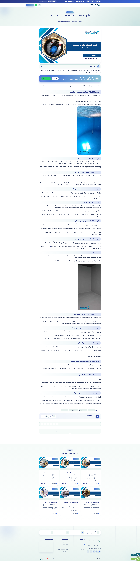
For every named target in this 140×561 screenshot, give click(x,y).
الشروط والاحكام (65, 546)
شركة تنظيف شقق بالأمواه (92, 472)
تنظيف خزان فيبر (82, 410)
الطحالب (49, 246)
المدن (83, 546)
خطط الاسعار (65, 551)
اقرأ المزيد (85, 483)
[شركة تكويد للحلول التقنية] (41, 559)
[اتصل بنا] (39, 5)
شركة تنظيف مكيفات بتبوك (50, 472)
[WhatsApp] (88, 551)
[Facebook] (99, 551)
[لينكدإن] (45, 424)
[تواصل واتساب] (36, 5)
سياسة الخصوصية (65, 542)
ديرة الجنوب (94, 354)
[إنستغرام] (42, 1)
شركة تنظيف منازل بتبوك (92, 502)
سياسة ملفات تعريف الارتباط (63, 549)
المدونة (82, 549)
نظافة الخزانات (64, 410)
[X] (96, 551)
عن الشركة (82, 542)
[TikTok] (91, 551)
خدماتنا (83, 544)
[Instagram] (94, 551)
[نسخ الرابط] (42, 424)
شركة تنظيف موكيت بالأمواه (71, 472)
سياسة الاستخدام (65, 544)
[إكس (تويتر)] (44, 1)
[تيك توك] (40, 1)
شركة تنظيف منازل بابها (51, 502)
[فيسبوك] (46, 1)
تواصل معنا (82, 551)
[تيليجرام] (48, 424)
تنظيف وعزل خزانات (73, 410)
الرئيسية (80, 21)
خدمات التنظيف (69, 12)
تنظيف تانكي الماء (91, 410)
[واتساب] (51, 424)
